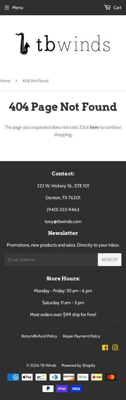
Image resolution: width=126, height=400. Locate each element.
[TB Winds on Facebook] (105, 348)
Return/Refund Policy (39, 335)
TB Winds (48, 365)
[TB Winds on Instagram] (115, 348)
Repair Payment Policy (81, 335)
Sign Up (109, 260)
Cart (117, 7)
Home (5, 80)
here (94, 127)
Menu (17, 7)
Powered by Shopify (78, 365)
